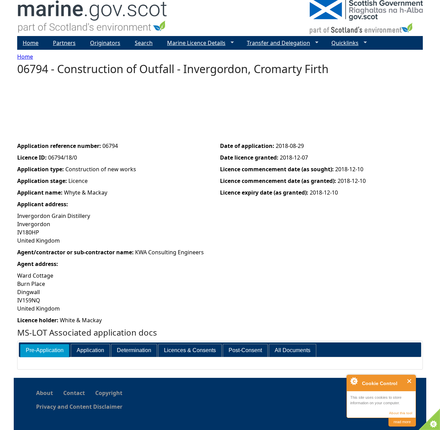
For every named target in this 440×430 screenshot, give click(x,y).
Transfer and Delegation (275, 43)
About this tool (400, 413)
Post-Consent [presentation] (245, 350)
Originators (105, 43)
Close (409, 381)
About (44, 393)
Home (25, 56)
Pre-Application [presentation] (45, 350)
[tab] (44, 350)
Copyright (108, 393)
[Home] (92, 18)
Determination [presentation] (134, 350)
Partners (64, 43)
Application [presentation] (90, 350)
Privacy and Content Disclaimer (79, 406)
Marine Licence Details (194, 43)
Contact (74, 393)
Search (144, 43)
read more (402, 422)
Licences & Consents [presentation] (190, 350)
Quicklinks (342, 43)
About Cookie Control (354, 381)
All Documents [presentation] (292, 350)
